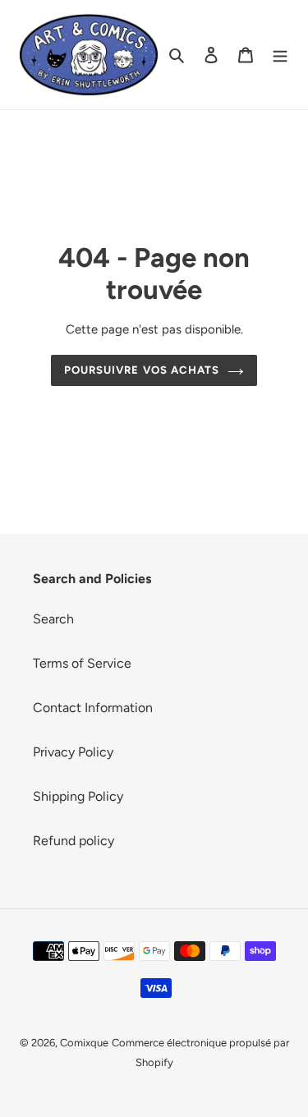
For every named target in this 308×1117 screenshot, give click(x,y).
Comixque (84, 1043)
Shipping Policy (78, 796)
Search (53, 619)
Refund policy (73, 840)
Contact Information (93, 707)
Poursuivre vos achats (141, 370)
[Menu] (280, 54)
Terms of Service (82, 663)
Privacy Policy (73, 752)
